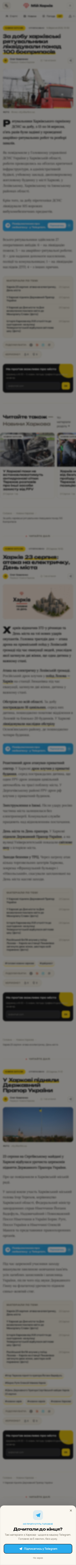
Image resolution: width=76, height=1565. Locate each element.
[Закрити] (71, 1510)
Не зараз (38, 1557)
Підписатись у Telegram (40, 1549)
